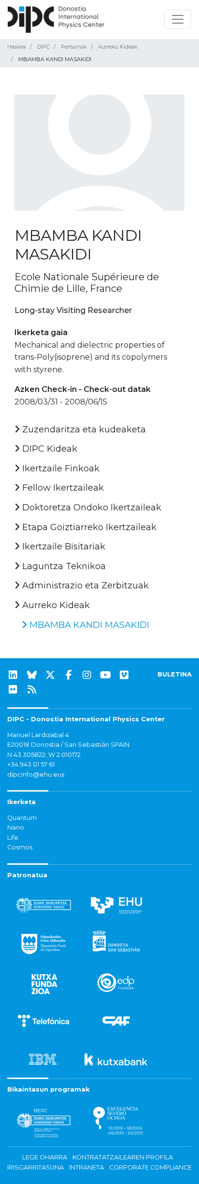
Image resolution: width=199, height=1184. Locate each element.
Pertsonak (74, 46)
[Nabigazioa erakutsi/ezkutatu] (177, 19)
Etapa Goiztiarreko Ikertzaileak (88, 527)
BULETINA (174, 674)
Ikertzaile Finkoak (60, 468)
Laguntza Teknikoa (63, 566)
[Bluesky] (32, 675)
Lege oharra (44, 1157)
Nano (15, 827)
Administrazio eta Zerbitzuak (84, 585)
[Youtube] (106, 675)
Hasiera (16, 46)
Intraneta (86, 1167)
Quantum (22, 817)
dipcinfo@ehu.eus (35, 774)
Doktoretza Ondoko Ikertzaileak (90, 507)
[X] (50, 675)
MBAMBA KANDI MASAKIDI (88, 625)
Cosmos (19, 847)
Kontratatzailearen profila (122, 1157)
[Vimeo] (124, 675)
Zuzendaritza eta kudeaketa (83, 429)
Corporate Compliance (150, 1167)
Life (12, 837)
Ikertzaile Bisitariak (62, 546)
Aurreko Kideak (118, 46)
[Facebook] (68, 675)
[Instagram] (87, 675)
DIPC (43, 46)
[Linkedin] (13, 675)
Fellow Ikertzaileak (62, 487)
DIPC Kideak (48, 448)
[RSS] (32, 689)
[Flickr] (13, 689)
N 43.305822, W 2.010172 (44, 754)
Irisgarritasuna (35, 1167)
